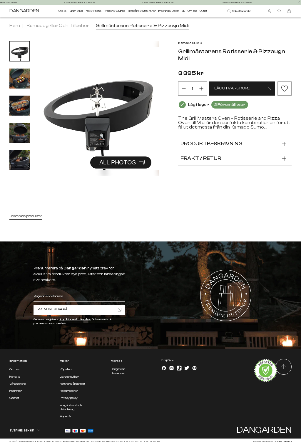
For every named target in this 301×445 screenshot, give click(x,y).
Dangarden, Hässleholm (118, 371)
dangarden (24, 11)
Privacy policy (69, 398)
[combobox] (244, 11)
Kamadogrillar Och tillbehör (58, 25)
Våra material (17, 384)
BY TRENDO (285, 441)
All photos (117, 162)
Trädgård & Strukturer (141, 10)
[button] (147, 102)
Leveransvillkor (69, 377)
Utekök (62, 10)
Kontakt (14, 377)
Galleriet (14, 398)
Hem (14, 25)
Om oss (192, 10)
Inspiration (15, 391)
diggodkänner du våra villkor (75, 319)
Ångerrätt (66, 416)
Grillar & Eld (76, 10)
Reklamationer (69, 391)
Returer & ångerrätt (72, 384)
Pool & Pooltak (93, 10)
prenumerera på (53, 309)
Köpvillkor (66, 369)
